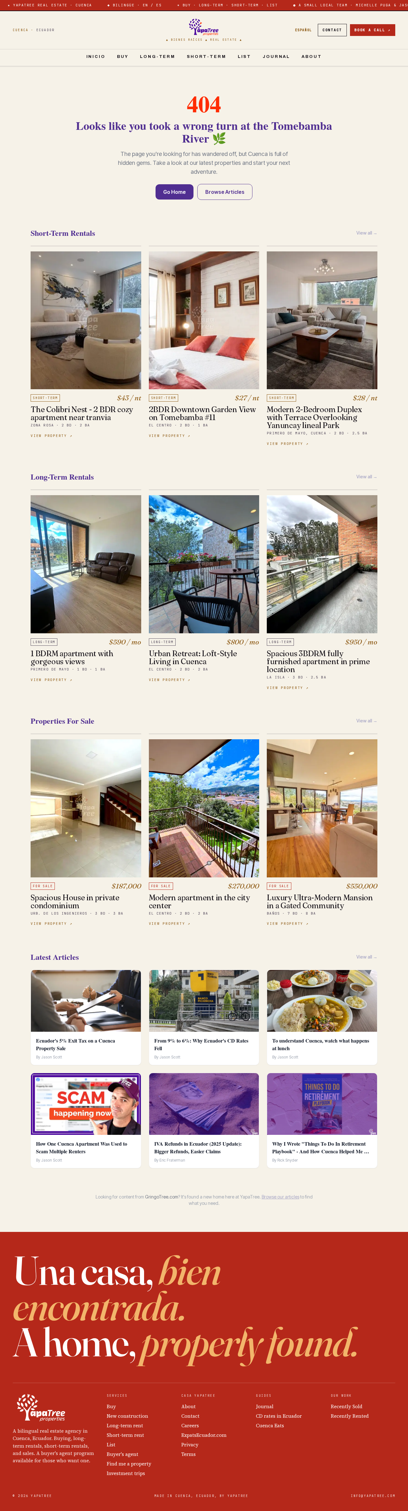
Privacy (190, 1444)
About (312, 56)
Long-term (157, 56)
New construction (127, 1416)
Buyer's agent (122, 1454)
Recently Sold (346, 1406)
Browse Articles (224, 192)
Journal (276, 56)
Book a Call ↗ (372, 30)
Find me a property (129, 1463)
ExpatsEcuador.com (204, 1435)
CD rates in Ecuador (279, 1416)
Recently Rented (350, 1416)
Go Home (174, 192)
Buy (123, 56)
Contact (332, 30)
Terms (188, 1454)
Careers (190, 1425)
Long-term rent (125, 1425)
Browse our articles (280, 1196)
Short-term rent (125, 1435)
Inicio (96, 56)
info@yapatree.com (373, 1496)
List (244, 56)
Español (303, 30)
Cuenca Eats (270, 1425)
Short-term (206, 56)
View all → (366, 232)
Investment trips (126, 1473)
